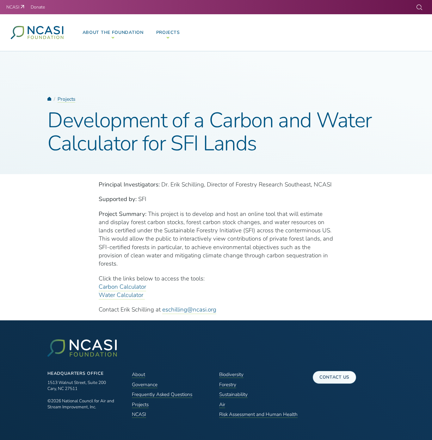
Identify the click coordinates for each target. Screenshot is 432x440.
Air (222, 404)
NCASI (139, 414)
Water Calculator (122, 295)
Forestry (227, 384)
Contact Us (334, 377)
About (138, 374)
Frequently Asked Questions (162, 394)
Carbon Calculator (122, 287)
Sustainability (233, 394)
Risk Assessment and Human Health (258, 414)
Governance (144, 384)
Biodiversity (231, 374)
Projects (66, 99)
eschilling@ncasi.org (189, 309)
